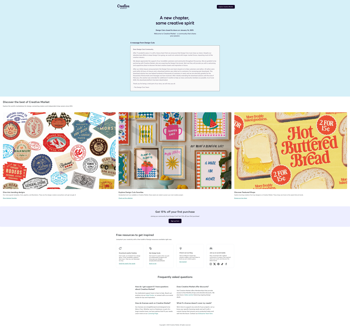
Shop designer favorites (10, 198)
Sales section (189, 295)
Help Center (150, 295)
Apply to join (152, 263)
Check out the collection (126, 198)
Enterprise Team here (205, 313)
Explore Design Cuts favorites (131, 192)
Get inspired (183, 262)
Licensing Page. (153, 313)
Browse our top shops (240, 198)
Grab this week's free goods (127, 263)
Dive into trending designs (14, 192)
